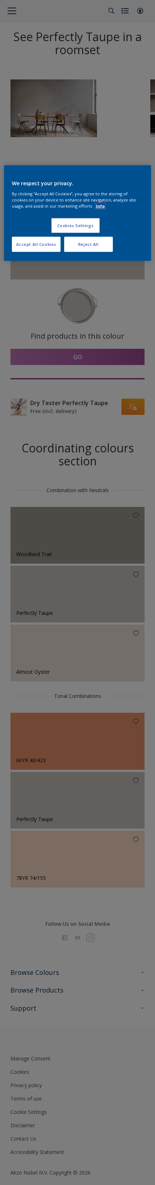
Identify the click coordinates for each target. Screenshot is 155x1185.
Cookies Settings (75, 225)
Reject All (88, 244)
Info (100, 206)
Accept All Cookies (36, 244)
